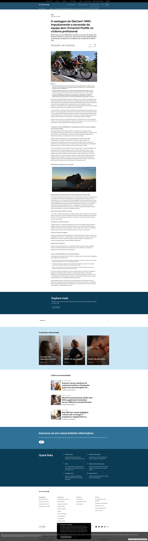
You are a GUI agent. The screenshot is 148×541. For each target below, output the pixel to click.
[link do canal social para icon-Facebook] (99, 526)
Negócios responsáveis (63, 504)
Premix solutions (69, 454)
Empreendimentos (61, 516)
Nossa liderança (61, 501)
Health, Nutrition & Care (44, 504)
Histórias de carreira (99, 505)
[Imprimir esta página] (95, 45)
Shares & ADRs (79, 499)
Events (66, 464)
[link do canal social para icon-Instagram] (104, 526)
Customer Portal (93, 473)
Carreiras (97, 497)
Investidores (78, 497)
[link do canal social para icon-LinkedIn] (96, 526)
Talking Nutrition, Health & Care (96, 464)
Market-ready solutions (94, 454)
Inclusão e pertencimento (100, 508)
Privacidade (4, 535)
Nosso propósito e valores (63, 499)
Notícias (59, 511)
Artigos (51, 8)
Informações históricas (81, 501)
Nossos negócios (42, 8)
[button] (103, 4)
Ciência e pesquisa (62, 508)
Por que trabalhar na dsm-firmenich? (101, 500)
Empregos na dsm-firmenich (101, 503)
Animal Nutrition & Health (44, 506)
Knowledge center (69, 473)
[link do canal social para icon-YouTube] (101, 526)
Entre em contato (61, 521)
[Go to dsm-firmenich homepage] (44, 4)
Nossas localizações (62, 513)
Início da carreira (99, 510)
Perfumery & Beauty (43, 499)
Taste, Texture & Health (44, 501)
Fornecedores (61, 518)
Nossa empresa (61, 497)
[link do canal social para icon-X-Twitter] (107, 526)
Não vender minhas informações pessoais (16, 535)
